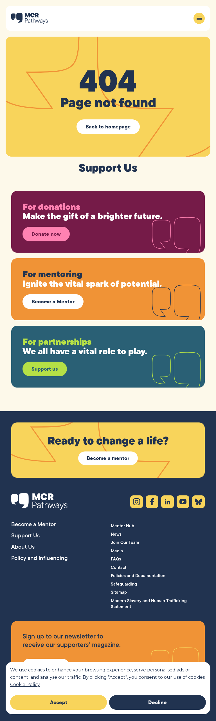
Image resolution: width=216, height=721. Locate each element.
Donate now (46, 234)
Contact (118, 567)
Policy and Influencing (39, 558)
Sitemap (119, 592)
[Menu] (199, 18)
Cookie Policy (25, 684)
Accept (58, 702)
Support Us (25, 535)
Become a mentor (108, 458)
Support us (45, 369)
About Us (23, 546)
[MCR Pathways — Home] (29, 18)
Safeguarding (124, 584)
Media (117, 551)
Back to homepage (108, 126)
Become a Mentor (53, 301)
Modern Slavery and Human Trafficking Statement (149, 603)
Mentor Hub (122, 525)
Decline (157, 702)
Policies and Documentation (138, 575)
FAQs (116, 559)
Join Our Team (125, 542)
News (116, 534)
